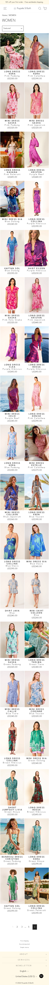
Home (4, 15)
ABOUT (24, 954)
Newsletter (24, 966)
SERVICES (24, 960)
